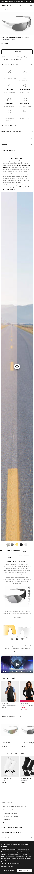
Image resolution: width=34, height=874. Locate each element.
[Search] (21, 5)
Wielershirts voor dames (10, 816)
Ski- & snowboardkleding (12, 832)
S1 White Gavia (7, 778)
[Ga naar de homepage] (6, 5)
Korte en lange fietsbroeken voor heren (15, 806)
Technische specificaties (10, 64)
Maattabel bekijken (8, 150)
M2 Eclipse (24, 703)
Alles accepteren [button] (24, 870)
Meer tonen (17, 617)
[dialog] (17, 857)
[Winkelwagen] (24, 5)
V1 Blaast (5, 703)
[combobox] (29, 843)
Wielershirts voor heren (10, 813)
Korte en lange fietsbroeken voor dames (15, 810)
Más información (5, 861)
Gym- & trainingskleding (11, 827)
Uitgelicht (5, 837)
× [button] (32, 843)
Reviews (4, 144)
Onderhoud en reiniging (9, 138)
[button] (17, 864)
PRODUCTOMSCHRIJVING (9, 125)
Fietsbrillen (6, 819)
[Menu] (31, 5)
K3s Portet (6, 742)
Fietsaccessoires (8, 823)
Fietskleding (6, 803)
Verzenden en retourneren (11, 131)
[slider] (8, 671)
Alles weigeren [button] (9, 870)
